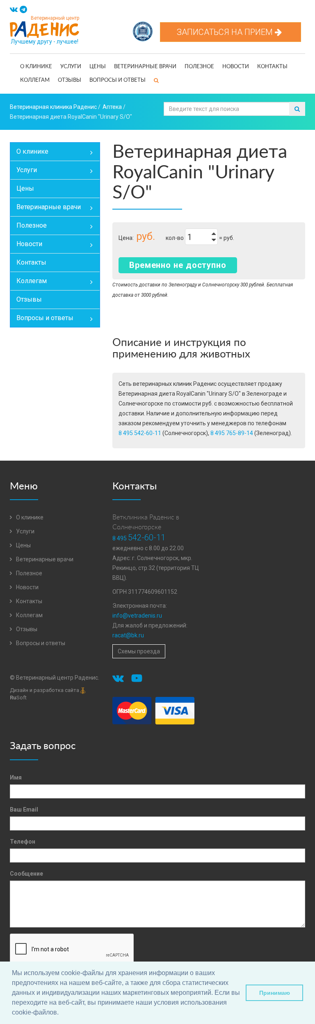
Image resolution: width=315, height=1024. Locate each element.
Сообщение (26, 873)
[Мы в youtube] (138, 679)
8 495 (138, 538)
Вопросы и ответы (117, 80)
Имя (16, 777)
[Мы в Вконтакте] (14, 10)
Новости (235, 66)
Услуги (70, 66)
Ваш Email (24, 809)
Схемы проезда (139, 651)
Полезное (199, 66)
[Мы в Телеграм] (23, 10)
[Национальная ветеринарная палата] (143, 27)
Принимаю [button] (274, 992)
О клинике (36, 66)
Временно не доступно (177, 265)
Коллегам (35, 80)
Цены (97, 66)
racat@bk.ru (128, 635)
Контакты (272, 66)
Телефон (22, 841)
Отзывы (69, 80)
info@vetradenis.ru (137, 615)
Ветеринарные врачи (145, 66)
